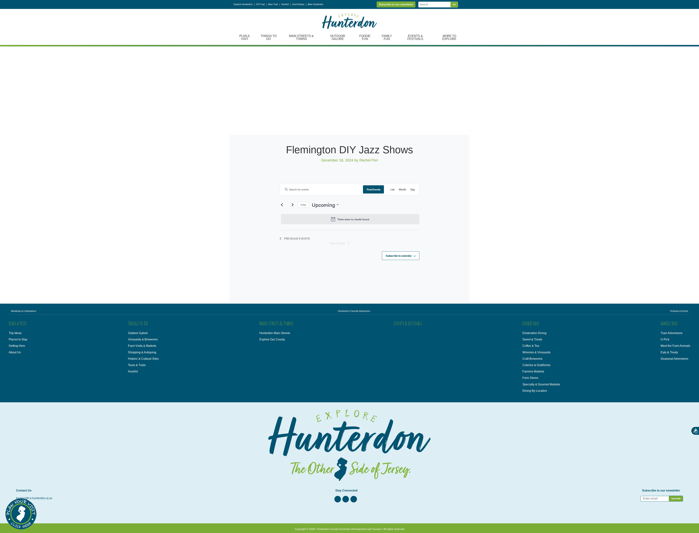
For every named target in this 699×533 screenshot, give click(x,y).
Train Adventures (671, 333)
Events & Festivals (415, 37)
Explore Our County (272, 339)
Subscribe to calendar (399, 255)
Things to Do (269, 37)
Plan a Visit (244, 37)
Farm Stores (530, 377)
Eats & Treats (669, 352)
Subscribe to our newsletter (396, 4)
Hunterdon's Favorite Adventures (354, 311)
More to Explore (449, 37)
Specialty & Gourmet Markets (541, 384)
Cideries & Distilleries (536, 365)
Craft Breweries (532, 358)
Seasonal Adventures (674, 358)
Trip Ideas (15, 333)
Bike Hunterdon (315, 4)
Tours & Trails (137, 365)
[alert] (350, 219)
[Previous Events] (282, 204)
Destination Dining (534, 333)
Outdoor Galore (337, 37)
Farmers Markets (533, 371)
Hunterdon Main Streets (274, 333)
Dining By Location (534, 390)
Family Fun (387, 37)
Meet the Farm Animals (675, 345)
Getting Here (17, 345)
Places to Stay (18, 339)
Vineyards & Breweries (143, 339)
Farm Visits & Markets (142, 345)
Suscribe (676, 498)
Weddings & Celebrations (23, 311)
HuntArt (285, 4)
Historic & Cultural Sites (143, 358)
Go (454, 4)
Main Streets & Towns (301, 37)
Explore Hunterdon (243, 4)
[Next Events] (292, 204)
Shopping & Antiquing (142, 352)
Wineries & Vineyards (536, 352)
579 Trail (260, 4)
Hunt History (298, 4)
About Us (15, 352)
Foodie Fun (364, 37)
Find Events (373, 189)
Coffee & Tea (530, 345)
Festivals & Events (679, 311)
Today (303, 204)
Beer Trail (273, 4)
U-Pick (665, 339)
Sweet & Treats (532, 339)
